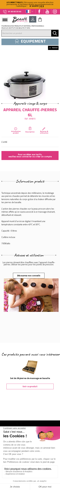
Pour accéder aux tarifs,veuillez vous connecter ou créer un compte (30, 155)
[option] (30, 4)
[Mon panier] (40, 19)
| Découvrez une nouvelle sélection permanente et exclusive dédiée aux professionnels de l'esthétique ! (30, 4)
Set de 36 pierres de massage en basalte (30, 378)
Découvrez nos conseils (28, 275)
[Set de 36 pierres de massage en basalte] (30, 366)
